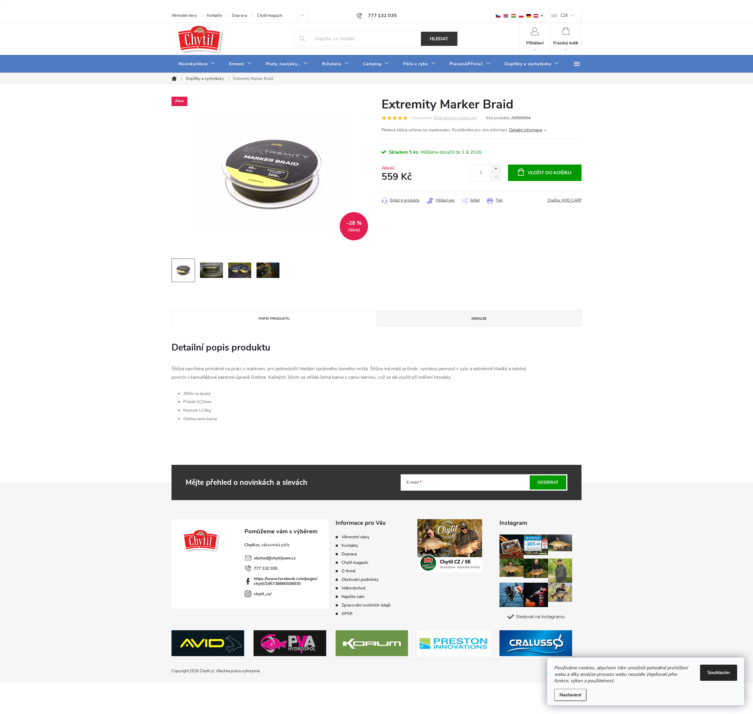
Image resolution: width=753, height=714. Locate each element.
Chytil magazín (269, 15)
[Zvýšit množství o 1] (496, 169)
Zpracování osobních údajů (366, 605)
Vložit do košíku (550, 173)
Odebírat (548, 482)
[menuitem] (196, 64)
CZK (564, 15)
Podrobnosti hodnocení (455, 118)
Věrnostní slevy (184, 15)
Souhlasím (718, 672)
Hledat (439, 39)
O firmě (348, 571)
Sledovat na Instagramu (540, 617)
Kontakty (214, 15)
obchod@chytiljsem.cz (275, 558)
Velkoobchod (353, 588)
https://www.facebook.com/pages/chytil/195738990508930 (285, 581)
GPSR (347, 613)
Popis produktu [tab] (274, 318)
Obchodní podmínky (360, 579)
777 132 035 (265, 568)
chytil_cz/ (262, 594)
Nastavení (570, 695)
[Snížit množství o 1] (496, 177)
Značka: (564, 200)
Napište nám (352, 596)
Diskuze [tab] (479, 318)
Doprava (239, 15)
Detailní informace (525, 130)
